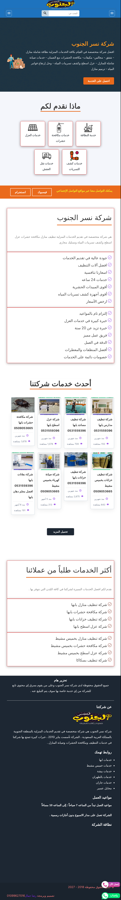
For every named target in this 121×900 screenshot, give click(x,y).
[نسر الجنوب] (60, 4)
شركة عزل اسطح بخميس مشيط (82, 653)
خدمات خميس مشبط (99, 765)
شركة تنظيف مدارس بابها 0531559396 (103, 425)
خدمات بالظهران (102, 777)
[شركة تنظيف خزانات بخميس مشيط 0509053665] (102, 461)
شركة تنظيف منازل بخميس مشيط (81, 638)
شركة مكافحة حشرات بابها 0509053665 (23, 422)
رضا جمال (30, 895)
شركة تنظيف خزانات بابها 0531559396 (76, 477)
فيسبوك (42, 192)
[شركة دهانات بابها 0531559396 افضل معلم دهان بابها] (23, 461)
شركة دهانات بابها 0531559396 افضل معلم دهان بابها (23, 486)
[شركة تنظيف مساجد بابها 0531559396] (75, 405)
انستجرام (20, 192)
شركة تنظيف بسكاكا (91, 660)
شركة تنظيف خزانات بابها (88, 619)
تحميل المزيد (60, 531)
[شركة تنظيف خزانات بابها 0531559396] (75, 459)
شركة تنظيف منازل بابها (89, 604)
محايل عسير (104, 788)
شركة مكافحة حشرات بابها (87, 612)
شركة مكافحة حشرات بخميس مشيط (79, 645)
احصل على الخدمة (99, 81)
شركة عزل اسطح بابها (90, 626)
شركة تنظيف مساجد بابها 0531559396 (76, 425)
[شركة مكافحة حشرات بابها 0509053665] (23, 404)
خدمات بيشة (104, 771)
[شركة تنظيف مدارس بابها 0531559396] (102, 405)
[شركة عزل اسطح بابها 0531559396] (49, 405)
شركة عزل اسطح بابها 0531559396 (50, 425)
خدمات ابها (105, 759)
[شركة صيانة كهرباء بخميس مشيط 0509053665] (49, 461)
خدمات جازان (104, 782)
